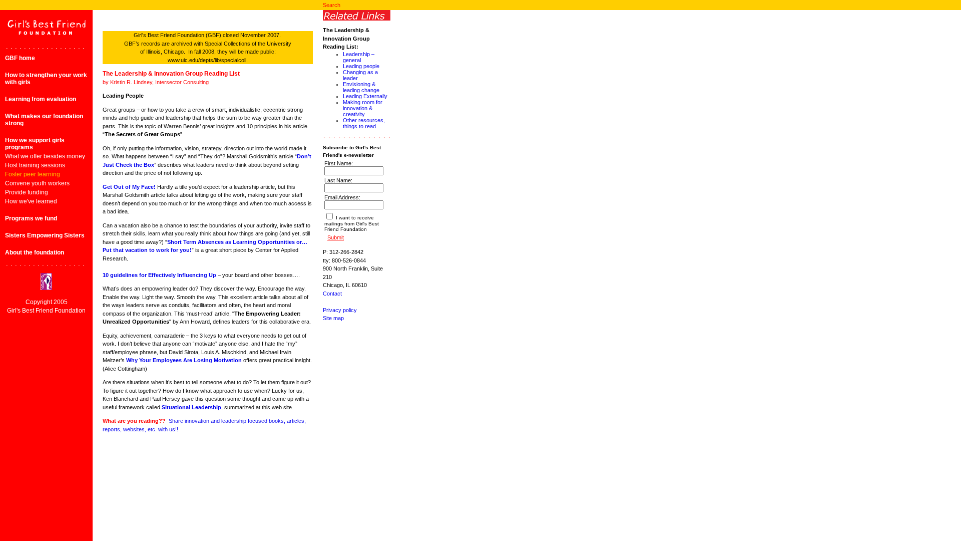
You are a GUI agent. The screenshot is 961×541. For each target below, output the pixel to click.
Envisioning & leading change (361, 87)
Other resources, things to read (364, 123)
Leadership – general (358, 57)
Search (331, 5)
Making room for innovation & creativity (362, 108)
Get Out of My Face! (129, 187)
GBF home (20, 58)
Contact (332, 294)
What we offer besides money (45, 156)
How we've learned (31, 201)
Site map (333, 318)
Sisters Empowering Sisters (45, 235)
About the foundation (34, 252)
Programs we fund (31, 218)
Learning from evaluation (40, 99)
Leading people (361, 66)
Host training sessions (35, 165)
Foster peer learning (32, 174)
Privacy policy (340, 310)
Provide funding (26, 192)
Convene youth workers (37, 183)
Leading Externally (365, 96)
